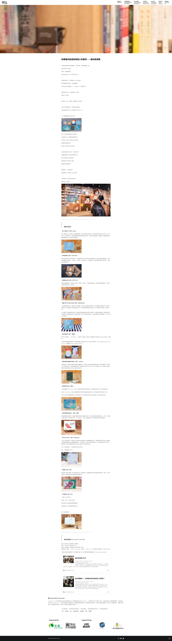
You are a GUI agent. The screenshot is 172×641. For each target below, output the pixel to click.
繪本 (70, 611)
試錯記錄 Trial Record (161, 2)
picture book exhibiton (74, 608)
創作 (62, 611)
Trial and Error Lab (104, 608)
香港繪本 (90, 611)
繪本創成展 (82, 611)
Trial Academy (83, 608)
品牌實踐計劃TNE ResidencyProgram (128, 2)
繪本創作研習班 (75, 611)
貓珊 (86, 611)
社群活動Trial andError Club (146, 2)
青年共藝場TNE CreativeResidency (137, 2)
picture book (64, 608)
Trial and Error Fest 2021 (93, 608)
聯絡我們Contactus (167, 2)
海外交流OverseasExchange (153, 2)
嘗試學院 (66, 611)
